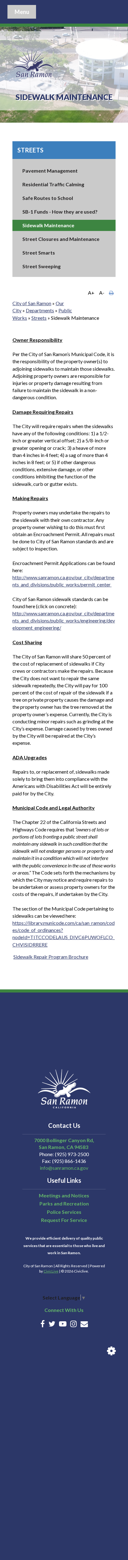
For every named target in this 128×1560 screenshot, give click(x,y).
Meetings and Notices (64, 1195)
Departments (40, 310)
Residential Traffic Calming (53, 184)
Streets (30, 150)
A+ (91, 293)
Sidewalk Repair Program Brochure (50, 957)
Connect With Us (64, 1310)
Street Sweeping (41, 266)
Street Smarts (38, 252)
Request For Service (64, 1220)
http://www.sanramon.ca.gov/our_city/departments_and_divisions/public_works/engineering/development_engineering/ (63, 620)
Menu (22, 11)
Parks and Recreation (64, 1203)
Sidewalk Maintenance (48, 225)
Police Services (64, 1212)
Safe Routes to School (47, 198)
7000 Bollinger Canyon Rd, (64, 1140)
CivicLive (50, 1271)
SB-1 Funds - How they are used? (60, 212)
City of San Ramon (31, 303)
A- (101, 293)
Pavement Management (50, 171)
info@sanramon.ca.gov (64, 1168)
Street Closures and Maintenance (60, 239)
